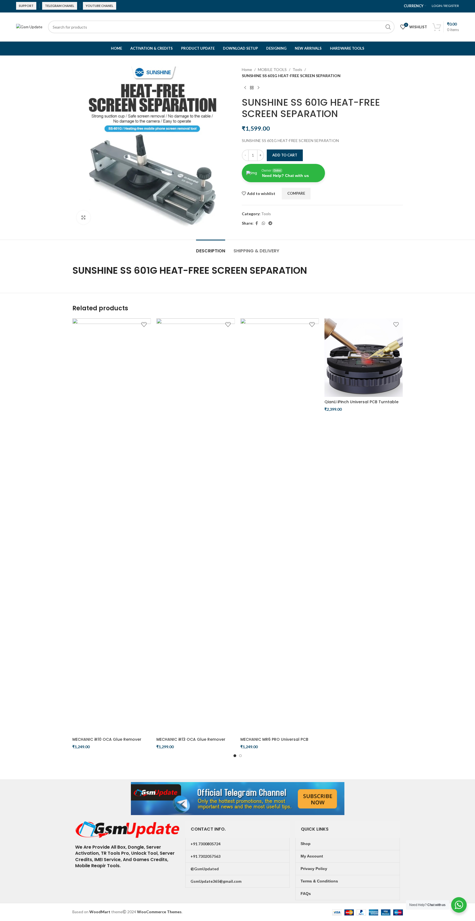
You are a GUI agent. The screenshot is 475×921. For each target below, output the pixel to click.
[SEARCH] (388, 27)
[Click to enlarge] (83, 217)
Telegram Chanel (59, 5)
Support (26, 5)
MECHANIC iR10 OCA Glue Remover (106, 739)
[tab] (210, 248)
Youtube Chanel (99, 5)
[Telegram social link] (270, 223)
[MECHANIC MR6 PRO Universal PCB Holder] (279, 526)
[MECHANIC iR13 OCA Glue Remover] (195, 526)
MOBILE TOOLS (272, 69)
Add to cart (284, 155)
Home (247, 69)
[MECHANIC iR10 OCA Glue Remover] (111, 526)
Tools (297, 69)
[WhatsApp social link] (263, 223)
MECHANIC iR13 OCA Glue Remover (190, 739)
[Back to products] (251, 88)
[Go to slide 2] (240, 755)
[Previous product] (245, 88)
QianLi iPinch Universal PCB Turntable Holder (361, 404)
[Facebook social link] (256, 223)
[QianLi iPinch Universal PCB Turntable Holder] (363, 357)
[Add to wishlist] (144, 324)
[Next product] (258, 88)
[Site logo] (29, 26)
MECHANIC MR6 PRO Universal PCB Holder (274, 742)
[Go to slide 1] (234, 755)
